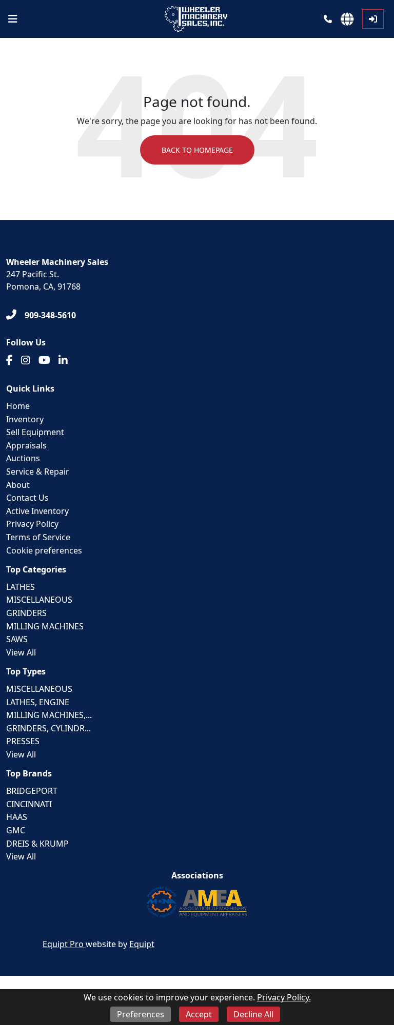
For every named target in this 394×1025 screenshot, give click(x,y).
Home (18, 406)
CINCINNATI (29, 804)
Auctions (23, 458)
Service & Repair (37, 471)
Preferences (140, 1014)
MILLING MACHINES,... (49, 715)
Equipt (141, 944)
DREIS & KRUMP (37, 843)
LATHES (20, 586)
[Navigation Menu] (12, 19)
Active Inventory (37, 511)
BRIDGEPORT (31, 790)
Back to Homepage (197, 150)
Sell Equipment (35, 432)
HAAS (16, 817)
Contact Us (27, 497)
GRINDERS (26, 613)
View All (21, 652)
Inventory (25, 419)
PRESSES (23, 741)
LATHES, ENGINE (37, 702)
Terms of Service (38, 537)
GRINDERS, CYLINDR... (48, 728)
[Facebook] (9, 360)
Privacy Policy (32, 523)
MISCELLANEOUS (39, 599)
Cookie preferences (44, 550)
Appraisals (26, 445)
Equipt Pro (64, 944)
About (18, 484)
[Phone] (328, 19)
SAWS (17, 639)
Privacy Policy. (284, 997)
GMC (15, 830)
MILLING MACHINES (45, 626)
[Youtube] (44, 360)
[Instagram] (25, 360)
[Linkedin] (63, 360)
